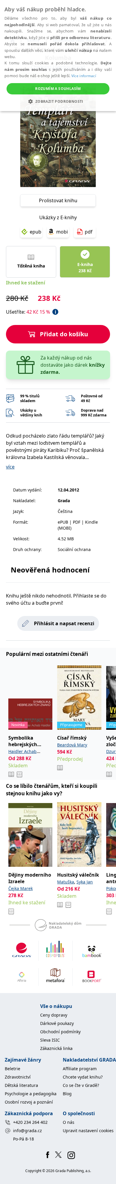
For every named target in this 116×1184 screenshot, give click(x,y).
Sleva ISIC (50, 1040)
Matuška (65, 882)
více (10, 466)
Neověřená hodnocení (50, 570)
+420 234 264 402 (30, 1122)
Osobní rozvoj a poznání (29, 1102)
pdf (89, 231)
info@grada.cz (27, 1130)
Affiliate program (80, 1068)
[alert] (58, 55)
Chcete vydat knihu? (83, 1077)
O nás (68, 1122)
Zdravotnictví (18, 1077)
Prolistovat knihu (58, 200)
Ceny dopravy (53, 1015)
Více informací (83, 75)
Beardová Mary (72, 745)
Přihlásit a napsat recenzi (64, 623)
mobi (62, 231)
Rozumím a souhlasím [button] (58, 88)
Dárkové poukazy (57, 1023)
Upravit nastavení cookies (88, 1130)
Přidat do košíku (64, 334)
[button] (58, 101)
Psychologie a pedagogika (31, 1093)
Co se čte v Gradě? (81, 1085)
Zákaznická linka (56, 1048)
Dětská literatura (21, 1085)
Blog (67, 1093)
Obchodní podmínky (60, 1031)
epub (35, 231)
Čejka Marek (20, 888)
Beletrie (12, 1068)
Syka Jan (84, 882)
